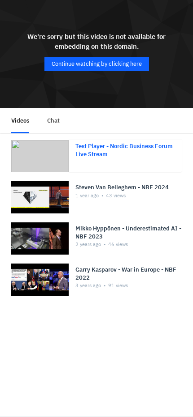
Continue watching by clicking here (97, 64)
